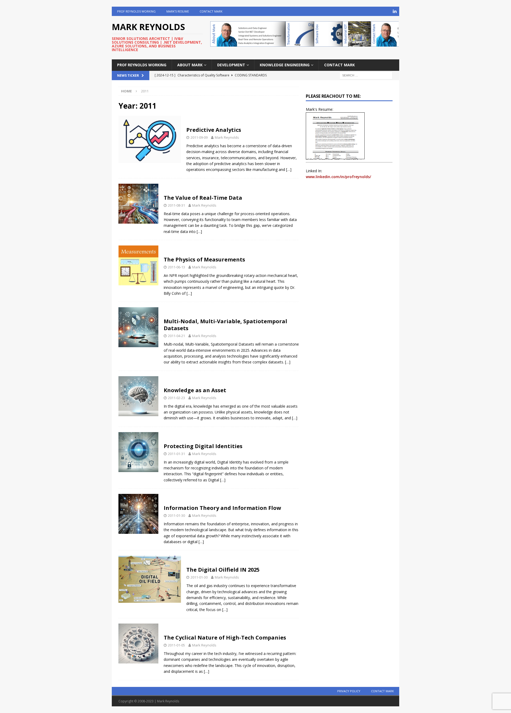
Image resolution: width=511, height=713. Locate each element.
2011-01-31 (176, 453)
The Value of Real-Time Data (203, 197)
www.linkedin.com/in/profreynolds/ (338, 176)
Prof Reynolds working (136, 11)
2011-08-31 (176, 205)
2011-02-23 (176, 397)
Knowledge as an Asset (195, 390)
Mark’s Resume (177, 11)
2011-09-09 (199, 137)
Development (231, 64)
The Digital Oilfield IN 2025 (222, 569)
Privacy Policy (348, 691)
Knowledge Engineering (285, 64)
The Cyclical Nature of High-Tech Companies (225, 637)
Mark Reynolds (227, 137)
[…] (288, 169)
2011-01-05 (176, 645)
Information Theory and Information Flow (222, 507)
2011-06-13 (176, 267)
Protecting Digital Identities (203, 446)
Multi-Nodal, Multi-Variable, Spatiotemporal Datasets (225, 325)
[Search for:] (366, 74)
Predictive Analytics (213, 129)
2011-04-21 (176, 335)
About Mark (190, 64)
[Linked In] (394, 11)
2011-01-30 (176, 515)
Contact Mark (211, 11)
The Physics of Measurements (204, 259)
